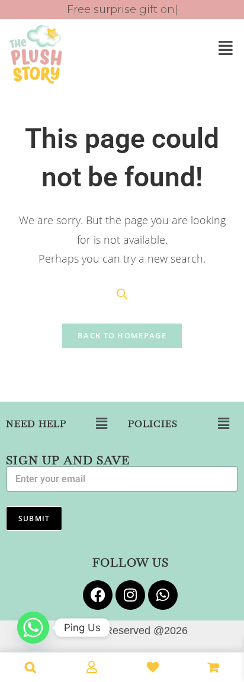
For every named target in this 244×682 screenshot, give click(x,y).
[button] (183, 47)
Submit (34, 518)
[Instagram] (130, 595)
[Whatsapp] (163, 595)
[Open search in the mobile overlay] (122, 294)
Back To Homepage (122, 335)
